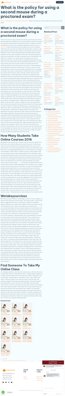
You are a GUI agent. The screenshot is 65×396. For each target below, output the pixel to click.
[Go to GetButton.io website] (3, 394)
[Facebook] (3, 382)
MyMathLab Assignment (53, 139)
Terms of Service (41, 380)
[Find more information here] (53, 377)
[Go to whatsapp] (3, 392)
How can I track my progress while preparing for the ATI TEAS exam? (48, 87)
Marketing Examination (53, 126)
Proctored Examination (53, 148)
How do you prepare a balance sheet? (48, 37)
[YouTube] (11, 382)
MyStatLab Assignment (53, 140)
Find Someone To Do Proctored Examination (16, 21)
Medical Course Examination (54, 127)
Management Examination (54, 124)
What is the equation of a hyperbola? (47, 48)
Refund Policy (40, 377)
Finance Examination (52, 118)
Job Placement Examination (54, 122)
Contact (47, 2)
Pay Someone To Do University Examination (31, 2)
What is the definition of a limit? (47, 99)
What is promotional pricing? (58, 37)
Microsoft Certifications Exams (55, 129)
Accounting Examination (53, 111)
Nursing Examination (52, 142)
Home (17, 2)
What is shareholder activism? (58, 99)
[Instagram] (8, 382)
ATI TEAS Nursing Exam (53, 113)
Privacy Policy (40, 378)
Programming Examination (54, 150)
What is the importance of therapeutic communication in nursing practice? (48, 66)
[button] (41, 2)
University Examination (53, 151)
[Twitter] (6, 382)
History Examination (52, 120)
